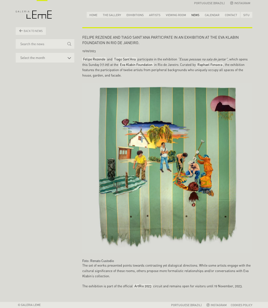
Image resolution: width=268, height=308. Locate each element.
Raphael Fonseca (209, 65)
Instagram (242, 3)
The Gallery (112, 15)
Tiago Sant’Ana (125, 59)
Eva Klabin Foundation (136, 65)
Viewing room (176, 15)
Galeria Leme (34, 9)
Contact (231, 15)
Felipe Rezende (94, 59)
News (195, 15)
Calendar (212, 15)
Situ (246, 15)
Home (93, 15)
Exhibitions (135, 15)
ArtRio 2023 (142, 286)
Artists (154, 15)
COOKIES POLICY (241, 305)
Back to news (33, 31)
